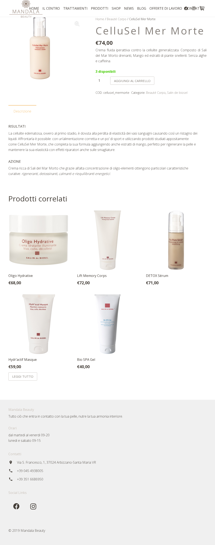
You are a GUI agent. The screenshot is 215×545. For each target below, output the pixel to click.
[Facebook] (16, 506)
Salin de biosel (177, 93)
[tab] (22, 111)
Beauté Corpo (116, 19)
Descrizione (22, 111)
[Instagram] (33, 506)
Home (100, 19)
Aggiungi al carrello (132, 81)
